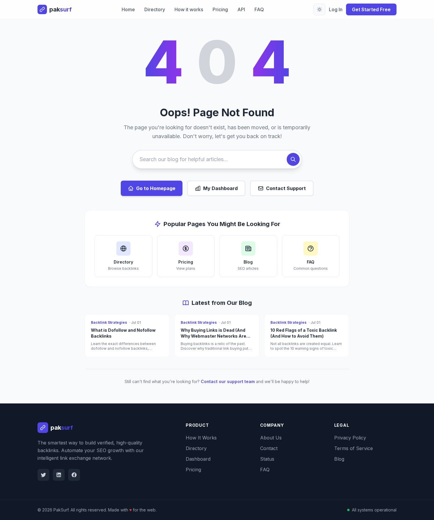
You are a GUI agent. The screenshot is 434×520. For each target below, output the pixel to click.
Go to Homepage (155, 188)
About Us (271, 438)
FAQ (259, 9)
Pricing (220, 9)
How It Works (201, 438)
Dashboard (198, 459)
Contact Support (286, 188)
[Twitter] (43, 475)
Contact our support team (228, 381)
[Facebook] (74, 475)
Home (128, 9)
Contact (269, 448)
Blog (339, 459)
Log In (335, 9)
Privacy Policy (350, 438)
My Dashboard (220, 188)
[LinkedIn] (59, 475)
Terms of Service (353, 448)
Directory (154, 9)
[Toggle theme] (319, 9)
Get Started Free (371, 9)
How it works (188, 9)
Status (267, 459)
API (241, 9)
